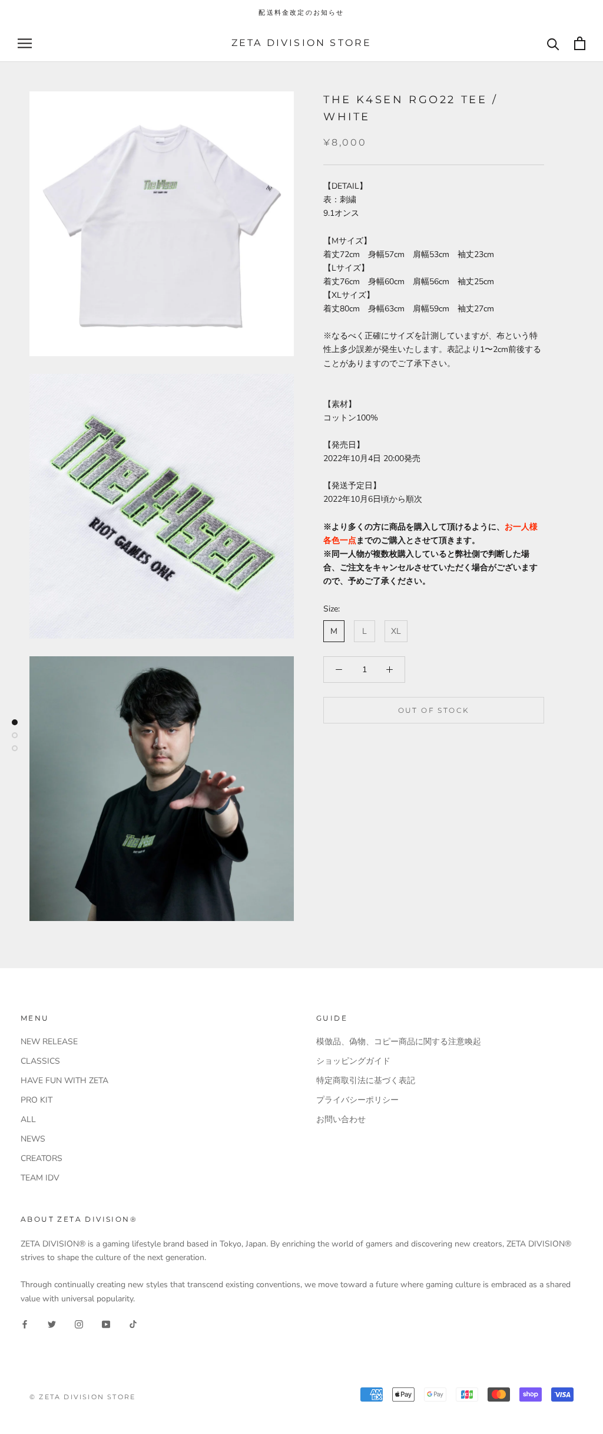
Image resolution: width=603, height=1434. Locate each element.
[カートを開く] (579, 43)
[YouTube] (106, 1324)
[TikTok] (133, 1324)
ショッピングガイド (353, 1061)
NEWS (33, 1138)
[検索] (553, 43)
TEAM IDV (40, 1177)
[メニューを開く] (25, 43)
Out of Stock (434, 710)
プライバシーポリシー (357, 1100)
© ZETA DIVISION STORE (82, 1397)
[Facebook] (25, 1324)
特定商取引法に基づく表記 (365, 1080)
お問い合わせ (341, 1119)
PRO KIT (36, 1100)
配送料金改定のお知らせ (301, 12)
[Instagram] (79, 1324)
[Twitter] (52, 1324)
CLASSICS (40, 1061)
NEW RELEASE (49, 1041)
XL (396, 631)
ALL (28, 1119)
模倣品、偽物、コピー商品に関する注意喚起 (398, 1041)
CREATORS (41, 1158)
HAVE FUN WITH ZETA (64, 1080)
